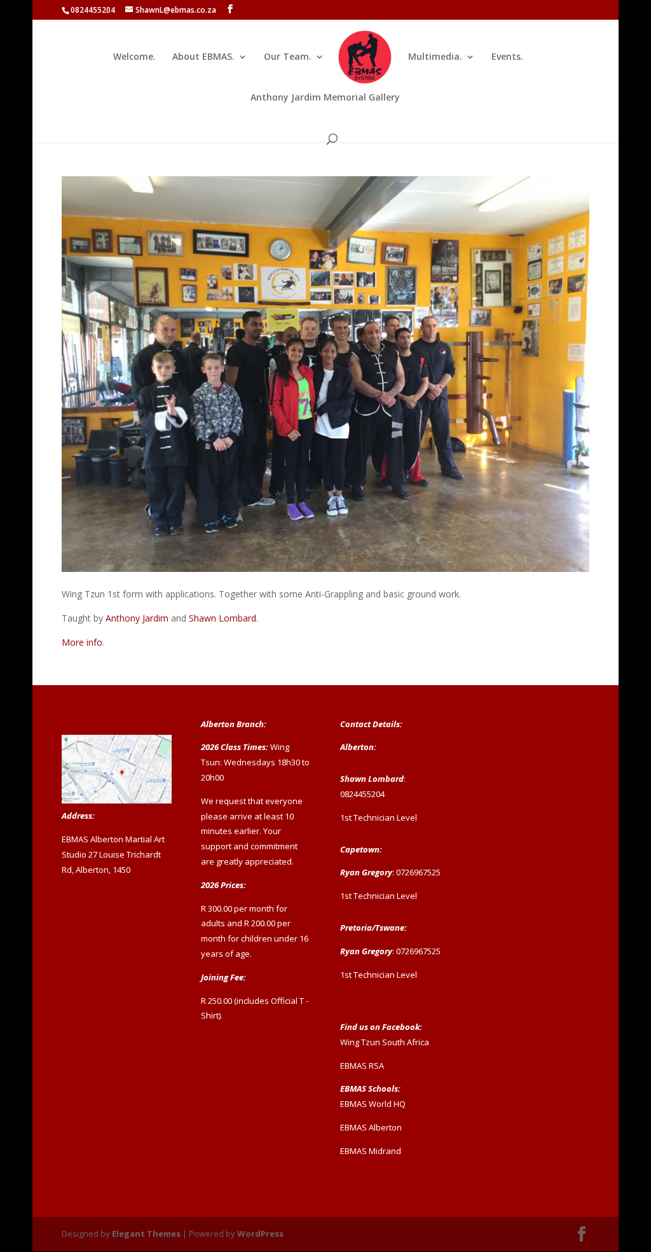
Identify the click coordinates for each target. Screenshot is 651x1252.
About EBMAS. (203, 57)
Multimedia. (435, 57)
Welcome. (134, 57)
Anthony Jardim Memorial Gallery (325, 98)
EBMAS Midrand (370, 1151)
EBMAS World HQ (373, 1103)
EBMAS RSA (362, 1065)
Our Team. (288, 57)
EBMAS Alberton (371, 1127)
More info (82, 642)
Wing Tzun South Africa (384, 1042)
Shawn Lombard (222, 618)
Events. (507, 57)
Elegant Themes (146, 1233)
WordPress (260, 1233)
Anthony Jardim (137, 618)
